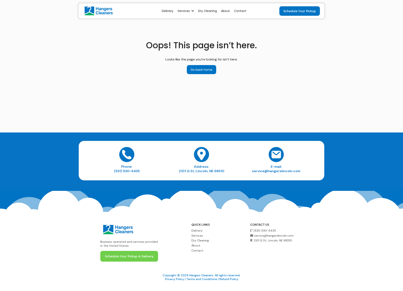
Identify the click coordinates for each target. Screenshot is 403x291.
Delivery (197, 230)
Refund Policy (229, 279)
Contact (197, 250)
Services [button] (184, 11)
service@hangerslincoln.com (276, 171)
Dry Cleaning (200, 240)
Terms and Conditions (201, 279)
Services (197, 235)
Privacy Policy (174, 279)
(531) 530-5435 (127, 171)
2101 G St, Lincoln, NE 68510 (201, 171)
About (195, 245)
